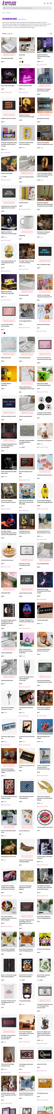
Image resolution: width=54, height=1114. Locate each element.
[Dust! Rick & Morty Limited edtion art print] (9, 787)
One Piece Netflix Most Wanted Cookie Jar (43, 650)
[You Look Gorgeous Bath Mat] (27, 163)
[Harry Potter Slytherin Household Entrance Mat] (45, 667)
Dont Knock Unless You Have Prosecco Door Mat (44, 358)
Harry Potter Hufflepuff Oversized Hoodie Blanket (45, 501)
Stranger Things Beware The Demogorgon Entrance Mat (8, 1037)
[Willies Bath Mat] (9, 344)
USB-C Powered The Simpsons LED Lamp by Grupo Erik (25, 651)
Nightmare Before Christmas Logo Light (7, 292)
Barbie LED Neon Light (25, 85)
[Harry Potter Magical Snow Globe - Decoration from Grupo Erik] (27, 1022)
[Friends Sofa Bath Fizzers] (45, 462)
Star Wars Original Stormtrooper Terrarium (8, 501)
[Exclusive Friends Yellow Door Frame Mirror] (27, 133)
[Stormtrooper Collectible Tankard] (45, 847)
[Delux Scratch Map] (9, 163)
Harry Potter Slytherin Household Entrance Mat (44, 681)
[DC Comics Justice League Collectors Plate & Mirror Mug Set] (9, 907)
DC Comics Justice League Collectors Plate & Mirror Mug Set (9, 918)
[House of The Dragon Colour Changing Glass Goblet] (9, 756)
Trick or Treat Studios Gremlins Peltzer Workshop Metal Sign (43, 767)
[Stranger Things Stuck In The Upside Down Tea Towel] (9, 991)
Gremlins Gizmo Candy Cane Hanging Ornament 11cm (8, 1094)
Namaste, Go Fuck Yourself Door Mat (24, 564)
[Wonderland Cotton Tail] (9, 847)
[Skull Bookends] (27, 193)
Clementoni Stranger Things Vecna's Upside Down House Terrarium (8, 887)
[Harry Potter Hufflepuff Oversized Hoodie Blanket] (45, 491)
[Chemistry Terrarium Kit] (45, 431)
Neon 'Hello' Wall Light (7, 85)
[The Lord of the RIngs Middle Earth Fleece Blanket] (27, 876)
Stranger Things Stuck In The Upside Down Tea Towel (8, 1002)
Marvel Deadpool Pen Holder (43, 737)
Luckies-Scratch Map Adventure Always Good (44, 296)
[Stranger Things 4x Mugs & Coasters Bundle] (27, 251)
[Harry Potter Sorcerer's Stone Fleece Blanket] (27, 965)
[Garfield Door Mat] (45, 1083)
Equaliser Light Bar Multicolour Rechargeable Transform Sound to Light (45, 204)
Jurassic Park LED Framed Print (26, 737)
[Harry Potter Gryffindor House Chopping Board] (27, 939)
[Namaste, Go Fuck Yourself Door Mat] (27, 550)
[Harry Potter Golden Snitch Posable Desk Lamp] (45, 133)
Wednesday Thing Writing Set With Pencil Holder (44, 591)
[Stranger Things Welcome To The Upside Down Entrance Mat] (9, 431)
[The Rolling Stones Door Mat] (27, 698)
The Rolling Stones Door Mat (26, 708)
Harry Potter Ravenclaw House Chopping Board (26, 1094)
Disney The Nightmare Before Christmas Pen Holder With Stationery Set (44, 1034)
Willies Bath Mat (6, 358)
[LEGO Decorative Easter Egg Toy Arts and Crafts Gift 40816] (27, 491)
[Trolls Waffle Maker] (27, 991)
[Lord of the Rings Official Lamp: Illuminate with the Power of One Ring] (45, 163)
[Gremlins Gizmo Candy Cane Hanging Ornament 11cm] (9, 1083)
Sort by (4, 33)
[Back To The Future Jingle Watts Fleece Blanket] (9, 965)
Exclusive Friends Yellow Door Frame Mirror (26, 143)
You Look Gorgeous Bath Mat (26, 177)
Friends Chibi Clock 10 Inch (45, 827)
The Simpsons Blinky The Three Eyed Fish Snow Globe (8, 262)
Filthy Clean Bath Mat (25, 416)
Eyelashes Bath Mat (7, 680)
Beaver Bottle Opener (43, 324)
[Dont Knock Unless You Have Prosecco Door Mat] (45, 344)
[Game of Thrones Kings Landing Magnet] (27, 847)
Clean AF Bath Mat (6, 653)
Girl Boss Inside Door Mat (8, 416)
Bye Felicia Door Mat (43, 118)
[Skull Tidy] (27, 45)
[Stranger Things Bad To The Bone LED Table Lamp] (27, 610)
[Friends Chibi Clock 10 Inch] (45, 817)
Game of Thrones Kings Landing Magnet (26, 861)
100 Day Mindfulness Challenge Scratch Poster (26, 388)
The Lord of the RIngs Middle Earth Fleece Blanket (25, 887)
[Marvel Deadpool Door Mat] (27, 462)
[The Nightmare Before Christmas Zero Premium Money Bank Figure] (45, 876)
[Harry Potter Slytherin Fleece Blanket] (45, 965)
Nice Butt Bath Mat (24, 358)
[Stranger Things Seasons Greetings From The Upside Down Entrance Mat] (27, 907)
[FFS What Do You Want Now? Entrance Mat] (45, 76)
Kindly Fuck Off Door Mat (8, 118)
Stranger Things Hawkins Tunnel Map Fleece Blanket (26, 442)
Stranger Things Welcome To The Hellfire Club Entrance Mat (45, 1006)
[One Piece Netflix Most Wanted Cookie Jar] (45, 639)
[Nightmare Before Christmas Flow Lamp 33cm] (45, 45)
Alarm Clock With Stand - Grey (8, 831)
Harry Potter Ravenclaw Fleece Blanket (26, 797)
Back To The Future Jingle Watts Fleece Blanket (8, 976)
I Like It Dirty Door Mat (25, 593)
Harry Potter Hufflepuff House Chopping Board (8, 950)
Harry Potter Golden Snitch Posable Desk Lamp (45, 143)
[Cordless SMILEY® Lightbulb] (9, 374)
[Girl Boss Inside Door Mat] (9, 403)
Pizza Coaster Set (24, 831)
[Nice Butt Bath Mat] (27, 344)
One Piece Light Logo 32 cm (8, 737)
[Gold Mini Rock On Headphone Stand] (27, 521)
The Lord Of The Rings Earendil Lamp (7, 1065)
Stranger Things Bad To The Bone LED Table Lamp (26, 621)
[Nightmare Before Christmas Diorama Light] (27, 105)
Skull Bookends (23, 202)
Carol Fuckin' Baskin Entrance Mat (7, 325)
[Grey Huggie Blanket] (27, 311)
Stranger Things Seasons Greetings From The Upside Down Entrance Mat (26, 922)
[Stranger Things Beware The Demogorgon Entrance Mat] (9, 1022)
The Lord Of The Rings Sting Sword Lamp (7, 708)
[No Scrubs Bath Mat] (45, 550)
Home (3, 12)
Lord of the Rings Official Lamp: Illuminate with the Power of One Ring (44, 174)
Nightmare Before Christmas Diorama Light (26, 116)
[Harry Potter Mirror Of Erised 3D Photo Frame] (45, 521)
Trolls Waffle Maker (25, 1001)
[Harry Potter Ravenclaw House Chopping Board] (27, 1083)
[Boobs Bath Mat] (27, 282)
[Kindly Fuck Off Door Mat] (9, 105)
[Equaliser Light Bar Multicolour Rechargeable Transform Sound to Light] (45, 193)
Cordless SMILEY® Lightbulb (6, 384)
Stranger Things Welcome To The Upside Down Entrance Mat (9, 445)
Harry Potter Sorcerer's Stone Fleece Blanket (26, 975)
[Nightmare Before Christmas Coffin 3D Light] (9, 222)
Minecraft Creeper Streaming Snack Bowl (44, 384)
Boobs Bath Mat (24, 295)
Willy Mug (22, 235)
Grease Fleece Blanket (43, 949)
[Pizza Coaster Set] (27, 817)
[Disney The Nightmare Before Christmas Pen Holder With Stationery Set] (45, 1022)
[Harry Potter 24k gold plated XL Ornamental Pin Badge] (45, 787)
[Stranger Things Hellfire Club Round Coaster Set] (45, 403)
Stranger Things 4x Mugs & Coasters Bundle (26, 261)
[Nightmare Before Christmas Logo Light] (9, 282)
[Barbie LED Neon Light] (27, 76)
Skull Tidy (22, 55)
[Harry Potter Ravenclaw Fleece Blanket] (27, 787)
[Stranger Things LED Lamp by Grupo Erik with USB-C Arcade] (9, 133)
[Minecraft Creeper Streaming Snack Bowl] (45, 374)
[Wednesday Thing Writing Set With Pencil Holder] (45, 580)
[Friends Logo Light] (45, 610)
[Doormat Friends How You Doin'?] (27, 756)
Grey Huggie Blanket (25, 321)
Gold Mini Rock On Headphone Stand (24, 532)
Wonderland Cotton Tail (8, 856)
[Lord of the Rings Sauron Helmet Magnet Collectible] (27, 667)
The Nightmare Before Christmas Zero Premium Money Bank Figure (44, 887)
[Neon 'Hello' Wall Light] (9, 76)
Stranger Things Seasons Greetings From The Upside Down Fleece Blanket (8, 622)
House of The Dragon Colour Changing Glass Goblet (8, 770)
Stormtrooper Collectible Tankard (44, 857)
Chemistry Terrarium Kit (44, 440)
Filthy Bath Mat (5, 593)
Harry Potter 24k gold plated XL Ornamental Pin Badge (44, 798)
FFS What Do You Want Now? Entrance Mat (44, 90)
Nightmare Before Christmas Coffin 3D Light (9, 233)
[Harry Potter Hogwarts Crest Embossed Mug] (45, 698)
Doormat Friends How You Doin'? (27, 766)
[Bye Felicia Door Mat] (45, 105)
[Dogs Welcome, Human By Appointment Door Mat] (9, 193)
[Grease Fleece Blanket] (45, 939)
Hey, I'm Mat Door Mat (43, 264)
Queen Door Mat (42, 1064)
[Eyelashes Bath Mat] (9, 667)
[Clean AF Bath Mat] (9, 639)
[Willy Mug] (27, 222)
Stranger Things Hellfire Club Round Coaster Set (44, 413)
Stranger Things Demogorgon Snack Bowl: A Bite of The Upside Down (8, 532)
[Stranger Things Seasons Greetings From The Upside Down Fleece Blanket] (9, 610)
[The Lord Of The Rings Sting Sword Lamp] (9, 698)
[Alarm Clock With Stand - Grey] (9, 817)
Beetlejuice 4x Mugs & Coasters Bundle (43, 233)
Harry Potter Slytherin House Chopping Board (44, 917)
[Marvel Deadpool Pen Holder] (45, 727)
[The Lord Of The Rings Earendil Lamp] (9, 1054)
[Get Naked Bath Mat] (9, 45)
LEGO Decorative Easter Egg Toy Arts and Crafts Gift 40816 (26, 502)
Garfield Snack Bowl (7, 560)
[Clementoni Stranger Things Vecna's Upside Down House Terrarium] (9, 876)
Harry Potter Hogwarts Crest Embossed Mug (44, 708)
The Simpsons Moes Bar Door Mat (26, 1065)
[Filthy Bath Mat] (9, 580)
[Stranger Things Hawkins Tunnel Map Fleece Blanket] (27, 431)
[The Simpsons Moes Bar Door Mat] (27, 1054)
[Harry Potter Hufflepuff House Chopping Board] (9, 939)
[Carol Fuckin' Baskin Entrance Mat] (9, 311)
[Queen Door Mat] (45, 1054)
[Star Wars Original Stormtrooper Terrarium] (9, 491)
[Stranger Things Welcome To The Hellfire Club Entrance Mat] (45, 991)
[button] (47, 3)
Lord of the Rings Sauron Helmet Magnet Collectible (26, 678)
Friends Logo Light (42, 620)
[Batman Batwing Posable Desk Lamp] (9, 462)
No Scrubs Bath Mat (43, 564)
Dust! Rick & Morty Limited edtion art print (9, 797)
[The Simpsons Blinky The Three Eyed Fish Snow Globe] (9, 251)
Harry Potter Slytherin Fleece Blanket (43, 976)
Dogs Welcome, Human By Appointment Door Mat (9, 207)
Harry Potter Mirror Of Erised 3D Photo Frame (43, 532)
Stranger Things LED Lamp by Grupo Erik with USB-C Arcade (9, 144)
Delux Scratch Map (6, 173)
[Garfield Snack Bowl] (9, 550)
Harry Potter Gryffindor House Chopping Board (26, 950)
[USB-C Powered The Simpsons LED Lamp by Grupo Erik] (27, 639)
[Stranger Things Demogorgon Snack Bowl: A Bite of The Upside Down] (9, 521)
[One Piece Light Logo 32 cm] (9, 727)
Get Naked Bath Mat (7, 58)
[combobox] (27, 8)
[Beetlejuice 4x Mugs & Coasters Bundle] (45, 222)
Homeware (8, 12)
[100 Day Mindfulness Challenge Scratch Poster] (27, 374)
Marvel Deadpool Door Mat (25, 472)
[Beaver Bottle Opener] (45, 311)
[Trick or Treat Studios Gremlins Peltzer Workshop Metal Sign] (45, 756)
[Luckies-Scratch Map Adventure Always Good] (45, 282)
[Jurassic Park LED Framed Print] (27, 727)
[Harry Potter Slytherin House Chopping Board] (45, 907)
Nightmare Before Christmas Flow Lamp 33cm (43, 56)
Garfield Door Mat (42, 1093)
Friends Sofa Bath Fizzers (44, 475)
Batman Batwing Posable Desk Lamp (8, 472)
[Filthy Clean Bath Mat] (27, 403)
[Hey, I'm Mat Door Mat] (45, 251)
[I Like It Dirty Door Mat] (27, 580)
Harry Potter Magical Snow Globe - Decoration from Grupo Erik (26, 1033)
